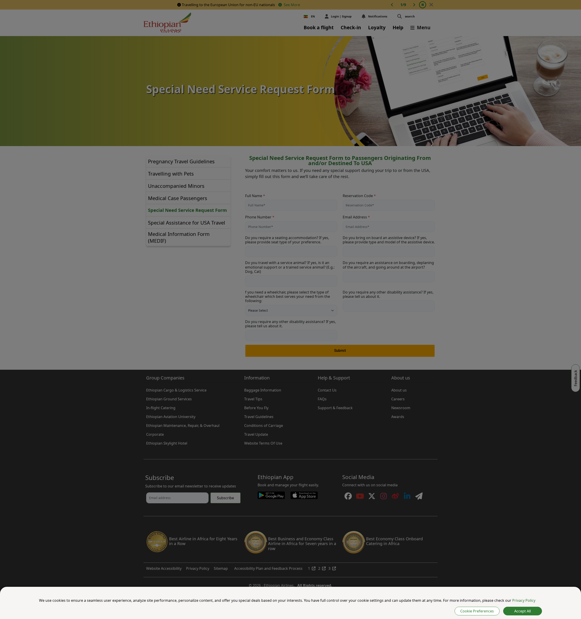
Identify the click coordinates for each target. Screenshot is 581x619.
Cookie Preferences (477, 611)
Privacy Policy (523, 600)
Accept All (522, 611)
